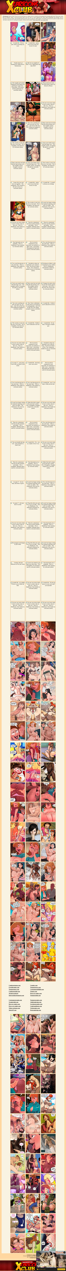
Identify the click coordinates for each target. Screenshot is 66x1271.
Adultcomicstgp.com (35, 1002)
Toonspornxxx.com (35, 987)
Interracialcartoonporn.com (16, 995)
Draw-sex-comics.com (15, 1006)
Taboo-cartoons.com (14, 1008)
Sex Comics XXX (44, 20)
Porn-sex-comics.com (36, 993)
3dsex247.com (12, 1010)
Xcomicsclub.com (13, 1002)
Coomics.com (33, 985)
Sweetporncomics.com (36, 1004)
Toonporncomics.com (36, 1000)
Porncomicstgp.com (35, 1010)
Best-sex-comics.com (14, 1004)
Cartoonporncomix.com (15, 1000)
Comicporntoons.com (14, 985)
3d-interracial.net (13, 993)
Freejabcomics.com (14, 987)
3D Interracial (5, 16)
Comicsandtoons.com (36, 1006)
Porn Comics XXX (36, 20)
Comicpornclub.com (14, 991)
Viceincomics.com (35, 1008)
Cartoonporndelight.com (37, 989)
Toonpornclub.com (35, 995)
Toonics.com (33, 991)
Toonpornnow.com (14, 989)
